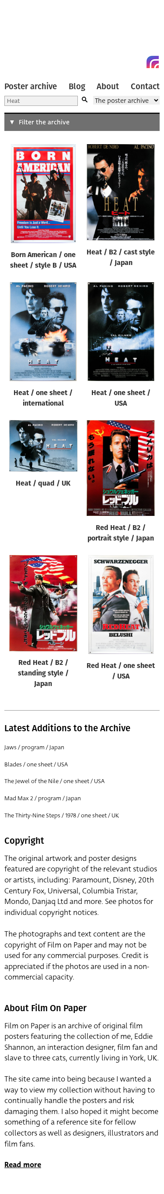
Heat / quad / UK (43, 483)
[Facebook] (137, 62)
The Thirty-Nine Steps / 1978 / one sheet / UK (61, 815)
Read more (22, 1164)
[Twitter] (121, 62)
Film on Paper (24, 36)
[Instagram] (153, 62)
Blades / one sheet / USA (36, 764)
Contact (145, 86)
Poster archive (30, 86)
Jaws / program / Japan (34, 747)
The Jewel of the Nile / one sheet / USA (54, 781)
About (108, 86)
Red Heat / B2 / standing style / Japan (43, 674)
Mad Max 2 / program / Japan (42, 798)
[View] (43, 195)
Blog (77, 86)
